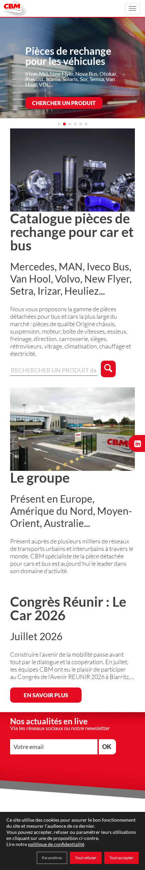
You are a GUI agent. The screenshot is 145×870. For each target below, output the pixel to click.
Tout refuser (85, 857)
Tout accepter (121, 857)
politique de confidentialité (56, 844)
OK (106, 746)
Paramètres (52, 857)
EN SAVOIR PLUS (46, 695)
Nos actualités (55, 82)
